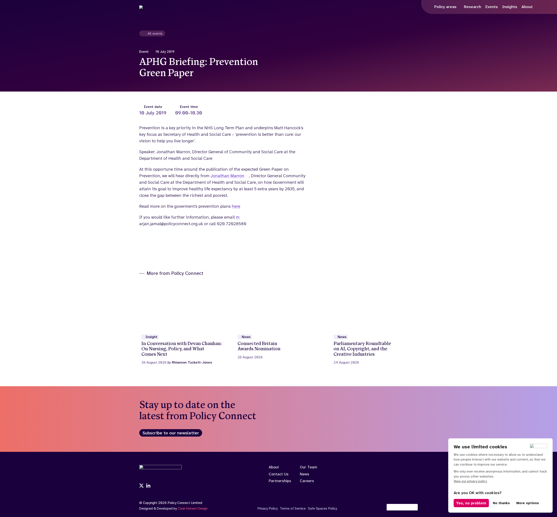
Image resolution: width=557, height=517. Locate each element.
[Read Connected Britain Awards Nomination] (278, 320)
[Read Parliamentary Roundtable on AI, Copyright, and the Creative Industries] (374, 323)
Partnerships (280, 480)
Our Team (308, 467)
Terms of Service (293, 508)
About (274, 467)
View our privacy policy (470, 481)
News (304, 474)
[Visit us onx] (141, 486)
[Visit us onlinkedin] (148, 486)
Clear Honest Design (193, 508)
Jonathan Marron (227, 176)
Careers (307, 480)
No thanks (501, 503)
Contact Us (279, 474)
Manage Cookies (404, 507)
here (236, 206)
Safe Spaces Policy (322, 508)
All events (155, 33)
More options (527, 503)
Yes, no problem (471, 503)
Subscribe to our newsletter (171, 433)
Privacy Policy (267, 508)
